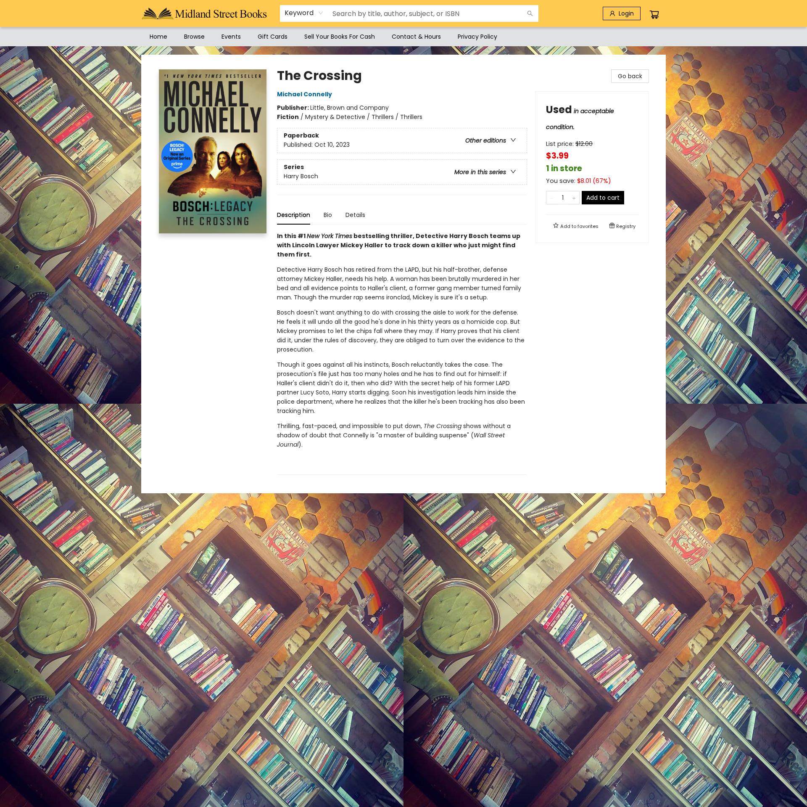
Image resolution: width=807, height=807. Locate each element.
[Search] (530, 13)
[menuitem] (158, 36)
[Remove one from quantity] (551, 197)
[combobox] (304, 13)
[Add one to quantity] (574, 197)
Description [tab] (293, 215)
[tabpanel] (402, 353)
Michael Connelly (304, 94)
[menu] (403, 36)
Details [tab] (355, 215)
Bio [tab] (328, 215)
